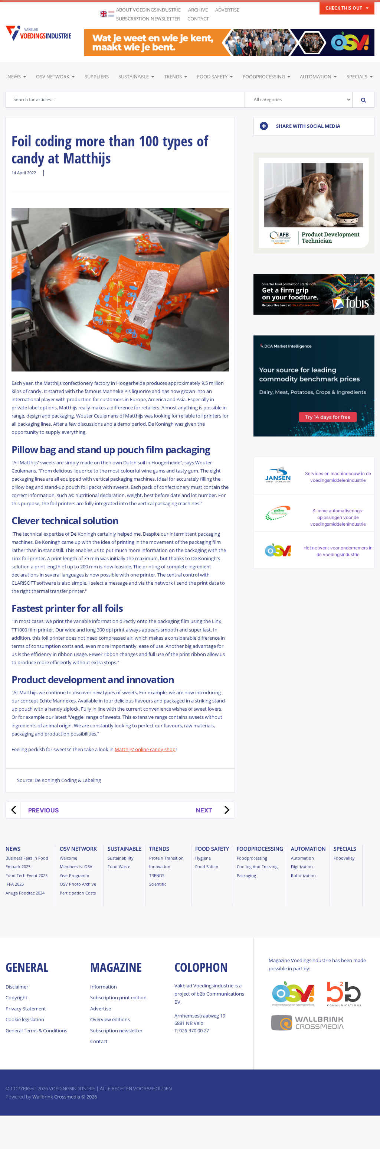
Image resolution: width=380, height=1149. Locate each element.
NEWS (14, 76)
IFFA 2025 (15, 884)
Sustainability (121, 858)
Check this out (343, 8)
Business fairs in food (27, 858)
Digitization (302, 866)
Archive (198, 9)
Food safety (212, 76)
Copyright (16, 997)
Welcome (68, 858)
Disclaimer (17, 986)
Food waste (119, 866)
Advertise (227, 9)
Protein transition (166, 858)
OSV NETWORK (52, 76)
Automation (315, 76)
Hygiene (203, 858)
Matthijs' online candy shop (145, 749)
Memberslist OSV (76, 866)
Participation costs (78, 893)
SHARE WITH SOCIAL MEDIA (308, 126)
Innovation (159, 866)
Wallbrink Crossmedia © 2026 (64, 1096)
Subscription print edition (118, 997)
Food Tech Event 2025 (27, 875)
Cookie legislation (25, 1019)
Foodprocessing (264, 76)
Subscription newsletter (148, 18)
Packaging (246, 875)
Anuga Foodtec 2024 (25, 893)
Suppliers (97, 76)
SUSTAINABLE (133, 76)
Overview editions (110, 1019)
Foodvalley (344, 858)
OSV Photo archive (78, 884)
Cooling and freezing (257, 866)
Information (103, 986)
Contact (198, 18)
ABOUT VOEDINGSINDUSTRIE (148, 9)
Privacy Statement (26, 1008)
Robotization (303, 875)
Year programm (74, 875)
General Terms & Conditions (36, 1030)
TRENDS (173, 76)
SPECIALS (357, 76)
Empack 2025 (18, 866)
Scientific (157, 884)
